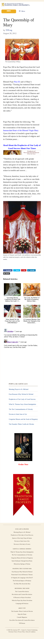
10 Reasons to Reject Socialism (22, 597)
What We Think (22, 614)
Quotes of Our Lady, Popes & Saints (22, 538)
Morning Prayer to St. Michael (18, 389)
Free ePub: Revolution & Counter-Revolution (22, 620)
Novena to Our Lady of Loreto (22, 544)
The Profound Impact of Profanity (22, 580)
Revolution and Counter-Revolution (22, 594)
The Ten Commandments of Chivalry (21, 409)
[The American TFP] (15, 5)
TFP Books (22, 623)
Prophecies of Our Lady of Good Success (22, 399)
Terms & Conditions (31, 632)
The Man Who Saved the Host (22, 583)
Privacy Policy (21, 632)
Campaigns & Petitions (22, 603)
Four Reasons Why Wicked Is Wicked (21, 394)
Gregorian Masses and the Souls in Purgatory (23, 419)
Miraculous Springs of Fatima (22, 564)
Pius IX (17, 82)
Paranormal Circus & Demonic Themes (22, 574)
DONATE (9, 11)
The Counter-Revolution (22, 591)
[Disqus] (22, 353)
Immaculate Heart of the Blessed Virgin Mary (20, 130)
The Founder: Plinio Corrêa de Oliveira (21, 424)
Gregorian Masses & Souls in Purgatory (22, 558)
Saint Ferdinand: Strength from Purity (22, 561)
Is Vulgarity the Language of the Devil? (22, 577)
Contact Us (24, 630)
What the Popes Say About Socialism (22, 600)
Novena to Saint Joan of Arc (18, 414)
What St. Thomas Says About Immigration (22, 404)
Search (29, 630)
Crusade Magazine (22, 617)
